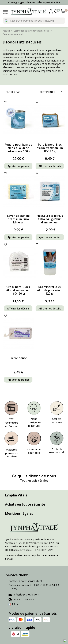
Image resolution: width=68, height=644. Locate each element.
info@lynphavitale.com (26, 594)
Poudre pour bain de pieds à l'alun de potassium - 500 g (18, 148)
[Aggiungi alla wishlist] (5, 102)
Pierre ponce (18, 358)
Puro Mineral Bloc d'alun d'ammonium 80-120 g (50, 148)
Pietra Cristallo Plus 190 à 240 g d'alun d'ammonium (49, 219)
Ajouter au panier (18, 166)
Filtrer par (13, 92)
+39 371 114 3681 (24, 599)
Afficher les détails (50, 166)
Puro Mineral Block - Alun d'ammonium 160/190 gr (18, 290)
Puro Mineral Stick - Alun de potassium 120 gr (50, 290)
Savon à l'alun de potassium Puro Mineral (18, 219)
